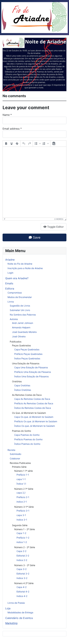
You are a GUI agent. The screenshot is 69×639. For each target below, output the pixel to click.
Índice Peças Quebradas (27, 358)
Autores (14, 319)
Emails (9, 283)
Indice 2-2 (22, 560)
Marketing (11, 623)
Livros (11, 301)
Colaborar (15, 458)
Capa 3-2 (21, 569)
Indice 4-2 (22, 596)
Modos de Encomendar (20, 297)
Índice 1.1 (21, 483)
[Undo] (24, 143)
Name (7, 114)
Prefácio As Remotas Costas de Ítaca (33, 403)
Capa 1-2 (21, 533)
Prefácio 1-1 (23, 474)
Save (36, 237)
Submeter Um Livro (20, 310)
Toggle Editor (55, 226)
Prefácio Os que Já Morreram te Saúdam (35, 421)
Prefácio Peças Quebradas (28, 354)
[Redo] (29, 143)
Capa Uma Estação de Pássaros (31, 367)
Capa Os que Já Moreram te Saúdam (33, 417)
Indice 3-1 (22, 519)
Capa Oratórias (22, 385)
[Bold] (6, 143)
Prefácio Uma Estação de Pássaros (32, 372)
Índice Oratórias (22, 390)
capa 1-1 (21, 479)
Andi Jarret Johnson (22, 323)
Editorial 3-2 (23, 573)
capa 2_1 (21, 492)
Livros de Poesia (16, 602)
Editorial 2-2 (23, 555)
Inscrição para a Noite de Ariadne (25, 268)
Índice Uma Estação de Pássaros (31, 376)
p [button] (4, 219)
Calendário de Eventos (19, 618)
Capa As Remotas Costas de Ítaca (32, 399)
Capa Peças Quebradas (26, 349)
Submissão (15, 454)
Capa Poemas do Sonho (26, 434)
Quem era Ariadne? (16, 278)
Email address (12, 128)
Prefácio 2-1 (23, 497)
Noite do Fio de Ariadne (20, 263)
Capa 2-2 (21, 551)
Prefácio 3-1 (23, 510)
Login (10, 272)
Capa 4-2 (21, 587)
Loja (7, 608)
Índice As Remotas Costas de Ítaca (32, 408)
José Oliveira (19, 336)
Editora (9, 288)
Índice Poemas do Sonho (27, 443)
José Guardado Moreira (24, 332)
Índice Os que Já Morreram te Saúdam (34, 426)
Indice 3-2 (22, 578)
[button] (38, 143)
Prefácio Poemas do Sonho (28, 439)
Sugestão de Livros (20, 305)
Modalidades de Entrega (20, 612)
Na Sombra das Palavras (23, 314)
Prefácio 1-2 (23, 537)
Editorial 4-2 (23, 591)
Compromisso (15, 292)
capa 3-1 (21, 515)
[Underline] (11, 143)
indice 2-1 (22, 501)
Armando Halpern (21, 327)
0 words (58, 219)
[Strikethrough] (17, 143)
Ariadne (10, 259)
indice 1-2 (22, 542)
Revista (11, 450)
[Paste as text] (53, 143)
